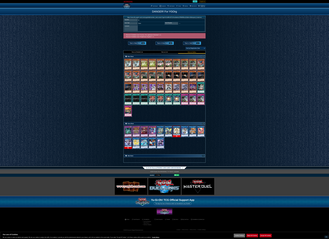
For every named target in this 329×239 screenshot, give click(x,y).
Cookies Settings (202, 229)
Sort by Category (147, 224)
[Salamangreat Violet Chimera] (152, 131)
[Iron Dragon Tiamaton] (177, 88)
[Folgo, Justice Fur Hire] (160, 143)
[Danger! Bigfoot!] (177, 64)
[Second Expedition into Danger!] (128, 111)
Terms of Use (185, 229)
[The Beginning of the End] (128, 99)
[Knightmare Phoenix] (201, 131)
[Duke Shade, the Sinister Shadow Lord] (160, 88)
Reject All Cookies (252, 235)
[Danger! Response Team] (201, 88)
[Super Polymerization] (168, 99)
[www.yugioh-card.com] (131, 186)
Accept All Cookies (266, 235)
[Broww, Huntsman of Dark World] (136, 88)
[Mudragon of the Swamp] (128, 131)
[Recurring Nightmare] (152, 99)
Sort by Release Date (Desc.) (147, 222)
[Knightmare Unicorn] (136, 143)
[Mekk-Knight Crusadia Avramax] (144, 143)
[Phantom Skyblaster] (193, 88)
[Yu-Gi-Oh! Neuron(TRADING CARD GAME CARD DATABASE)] (127, 5)
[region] (164, 235)
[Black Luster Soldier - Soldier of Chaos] (160, 131)
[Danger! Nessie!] (128, 64)
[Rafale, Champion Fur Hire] (168, 88)
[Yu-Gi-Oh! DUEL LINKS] (164, 186)
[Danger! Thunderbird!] (201, 64)
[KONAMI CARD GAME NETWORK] (164, 211)
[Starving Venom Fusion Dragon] (144, 131)
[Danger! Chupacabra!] (144, 76)
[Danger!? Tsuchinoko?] (160, 64)
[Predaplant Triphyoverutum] (136, 131)
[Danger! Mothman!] (168, 76)
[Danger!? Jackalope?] (144, 64)
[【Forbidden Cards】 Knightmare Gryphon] (128, 143)
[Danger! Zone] (185, 99)
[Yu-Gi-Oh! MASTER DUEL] (197, 186)
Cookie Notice (155, 237)
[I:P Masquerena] (185, 131)
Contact (178, 229)
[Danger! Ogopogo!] (193, 76)
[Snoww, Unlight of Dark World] (152, 88)
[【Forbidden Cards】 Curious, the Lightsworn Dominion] (177, 131)
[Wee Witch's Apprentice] (152, 143)
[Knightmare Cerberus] (193, 131)
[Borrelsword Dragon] (168, 131)
